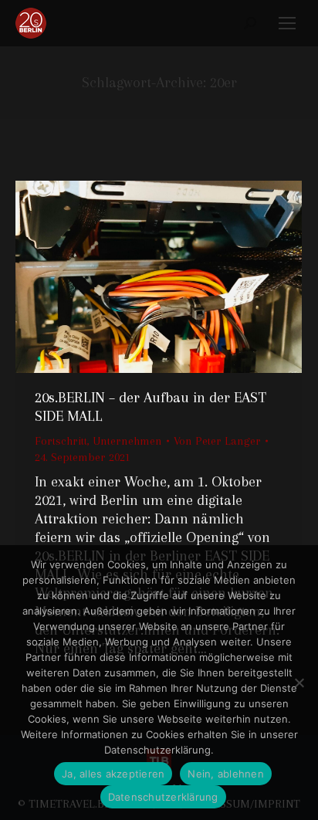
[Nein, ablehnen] (298, 682)
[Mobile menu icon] (287, 23)
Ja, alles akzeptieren (113, 773)
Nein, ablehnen (226, 773)
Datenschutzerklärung (163, 797)
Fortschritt (61, 441)
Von (217, 441)
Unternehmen (127, 441)
